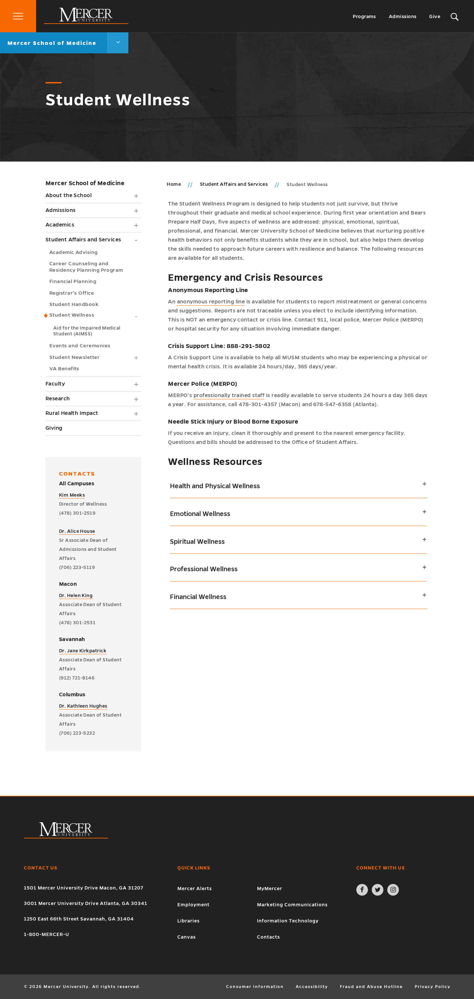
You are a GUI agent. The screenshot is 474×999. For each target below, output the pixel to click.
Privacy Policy (432, 986)
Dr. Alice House (77, 531)
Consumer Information (255, 986)
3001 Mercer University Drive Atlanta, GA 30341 (85, 903)
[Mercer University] (86, 22)
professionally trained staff (229, 395)
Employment (193, 904)
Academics (59, 225)
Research (57, 399)
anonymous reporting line (211, 302)
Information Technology (288, 920)
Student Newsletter (74, 357)
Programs (364, 16)
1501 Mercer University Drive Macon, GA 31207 (83, 887)
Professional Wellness (204, 569)
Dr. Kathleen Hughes (83, 706)
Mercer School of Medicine (84, 183)
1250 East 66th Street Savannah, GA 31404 (79, 918)
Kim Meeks (72, 495)
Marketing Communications (292, 904)
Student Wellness (71, 315)
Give (434, 16)
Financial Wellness (198, 596)
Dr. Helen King (76, 595)
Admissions (403, 16)
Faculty (55, 384)
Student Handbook (73, 304)
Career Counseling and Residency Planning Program (86, 267)
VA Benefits (64, 368)
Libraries (188, 920)
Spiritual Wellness (197, 541)
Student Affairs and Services (83, 240)
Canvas (186, 937)
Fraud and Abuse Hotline (371, 986)
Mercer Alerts (194, 888)
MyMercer (269, 888)
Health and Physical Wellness (215, 485)
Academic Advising (73, 252)
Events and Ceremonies (79, 345)
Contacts (268, 937)
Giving (54, 428)
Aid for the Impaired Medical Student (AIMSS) (87, 330)
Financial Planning (72, 281)
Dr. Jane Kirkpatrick (82, 650)
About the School (68, 195)
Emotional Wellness (200, 513)
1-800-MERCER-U (46, 934)
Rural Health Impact (71, 413)
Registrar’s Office (71, 293)
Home (174, 184)
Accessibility (312, 986)
